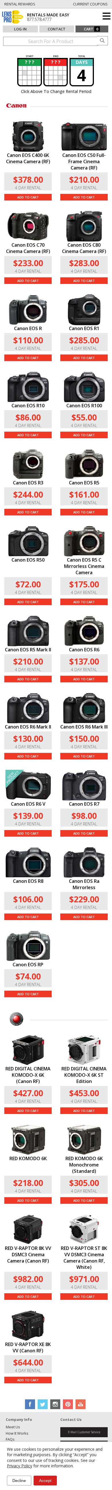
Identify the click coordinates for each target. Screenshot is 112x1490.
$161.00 (84, 494)
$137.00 (84, 661)
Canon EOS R (28, 328)
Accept (45, 1480)
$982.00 (28, 1278)
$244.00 (28, 494)
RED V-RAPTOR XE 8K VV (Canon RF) (28, 1347)
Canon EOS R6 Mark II (28, 727)
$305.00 (84, 1182)
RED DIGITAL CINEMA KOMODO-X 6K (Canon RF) (28, 1075)
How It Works (17, 1433)
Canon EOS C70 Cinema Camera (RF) (28, 248)
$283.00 (84, 262)
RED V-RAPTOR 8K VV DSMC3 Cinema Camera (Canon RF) (28, 1254)
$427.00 (28, 1092)
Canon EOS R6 (84, 649)
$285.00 (84, 340)
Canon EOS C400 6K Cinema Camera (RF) (28, 158)
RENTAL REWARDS (19, 4)
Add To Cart (28, 197)
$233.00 (28, 262)
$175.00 (84, 584)
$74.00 (28, 976)
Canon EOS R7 (84, 804)
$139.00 (28, 815)
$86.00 (28, 417)
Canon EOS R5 (84, 483)
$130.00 (28, 738)
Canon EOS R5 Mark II (28, 649)
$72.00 (28, 584)
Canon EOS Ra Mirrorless (84, 884)
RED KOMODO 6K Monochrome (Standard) (84, 1164)
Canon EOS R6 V (28, 804)
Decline (19, 1480)
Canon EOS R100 (84, 405)
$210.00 (84, 179)
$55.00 (84, 417)
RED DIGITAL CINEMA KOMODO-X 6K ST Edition (84, 1075)
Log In (20, 29)
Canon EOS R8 (28, 881)
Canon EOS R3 (28, 483)
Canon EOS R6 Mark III (84, 727)
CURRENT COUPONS (90, 4)
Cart (91, 29)
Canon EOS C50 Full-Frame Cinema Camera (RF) (84, 161)
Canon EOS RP (28, 964)
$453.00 (84, 1092)
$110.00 (28, 340)
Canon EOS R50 (28, 560)
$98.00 (84, 815)
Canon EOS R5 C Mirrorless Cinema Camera (84, 566)
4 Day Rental (28, 187)
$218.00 (28, 1182)
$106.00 (28, 899)
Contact (56, 29)
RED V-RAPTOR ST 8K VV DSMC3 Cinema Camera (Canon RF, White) (84, 1257)
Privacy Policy (19, 1465)
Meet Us (13, 1426)
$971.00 (84, 1278)
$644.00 (28, 1362)
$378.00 (28, 179)
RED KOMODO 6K (28, 1158)
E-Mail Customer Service (84, 1432)
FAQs (10, 1439)
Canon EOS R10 (28, 405)
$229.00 (84, 899)
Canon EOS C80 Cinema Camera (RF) (84, 248)
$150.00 (84, 738)
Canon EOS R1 (84, 328)
